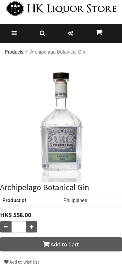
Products (14, 51)
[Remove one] (6, 226)
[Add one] (31, 226)
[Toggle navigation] (14, 33)
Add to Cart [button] (64, 244)
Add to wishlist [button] (24, 262)
